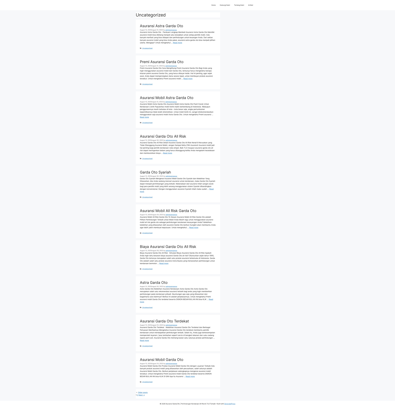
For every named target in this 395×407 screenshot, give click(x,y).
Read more (177, 43)
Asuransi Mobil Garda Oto (161, 359)
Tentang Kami (239, 5)
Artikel (250, 5)
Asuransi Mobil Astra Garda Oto (166, 97)
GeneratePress (229, 404)
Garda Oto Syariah (155, 172)
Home (213, 5)
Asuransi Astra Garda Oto (161, 26)
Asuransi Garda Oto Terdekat (164, 321)
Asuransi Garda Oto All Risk (163, 136)
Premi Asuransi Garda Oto (162, 62)
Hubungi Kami (225, 5)
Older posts (143, 392)
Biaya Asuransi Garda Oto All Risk (168, 246)
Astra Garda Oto (154, 282)
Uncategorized (147, 48)
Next (142, 395)
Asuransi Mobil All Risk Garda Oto (168, 210)
